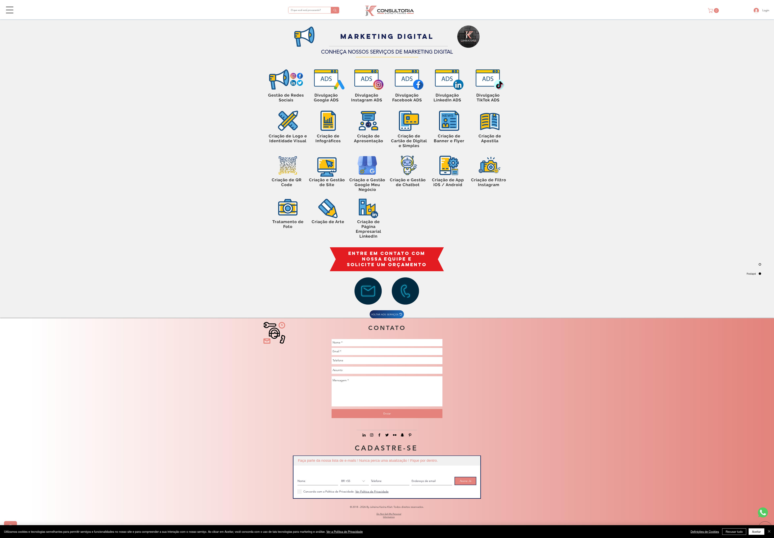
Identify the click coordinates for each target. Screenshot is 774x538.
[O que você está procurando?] (335, 10)
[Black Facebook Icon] (379, 435)
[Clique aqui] (368, 291)
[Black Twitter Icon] (387, 435)
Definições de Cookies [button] (705, 532)
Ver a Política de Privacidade (344, 532)
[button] (9, 10)
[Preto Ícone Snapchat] (402, 435)
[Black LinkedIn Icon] (364, 435)
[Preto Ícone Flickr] (394, 435)
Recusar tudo (734, 532)
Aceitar (756, 532)
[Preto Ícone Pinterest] (410, 435)
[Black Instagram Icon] (371, 435)
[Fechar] (769, 531)
